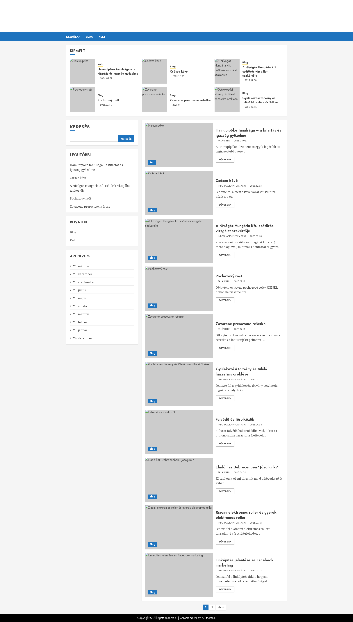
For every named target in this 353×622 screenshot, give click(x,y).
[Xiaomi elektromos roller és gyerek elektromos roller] (179, 527)
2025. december (81, 274)
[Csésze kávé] (154, 71)
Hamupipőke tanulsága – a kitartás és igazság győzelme (118, 71)
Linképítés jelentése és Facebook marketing (245, 563)
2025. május (78, 298)
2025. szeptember (82, 282)
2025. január (78, 330)
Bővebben (225, 159)
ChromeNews (188, 618)
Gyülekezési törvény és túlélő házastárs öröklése (260, 100)
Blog (89, 37)
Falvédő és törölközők (235, 419)
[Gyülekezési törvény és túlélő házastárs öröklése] (227, 99)
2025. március (79, 314)
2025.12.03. (178, 76)
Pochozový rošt (108, 100)
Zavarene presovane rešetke (190, 100)
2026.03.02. (106, 78)
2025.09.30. (251, 80)
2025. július (78, 290)
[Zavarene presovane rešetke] (154, 99)
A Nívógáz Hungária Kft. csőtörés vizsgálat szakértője (259, 71)
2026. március (79, 266)
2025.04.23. (256, 424)
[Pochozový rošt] (82, 99)
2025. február (79, 322)
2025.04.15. (240, 472)
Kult (102, 37)
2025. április (78, 306)
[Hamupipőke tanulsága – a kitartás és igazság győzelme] (82, 71)
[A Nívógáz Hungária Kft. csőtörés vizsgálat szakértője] (227, 71)
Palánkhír (176, 13)
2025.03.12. (256, 523)
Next (221, 607)
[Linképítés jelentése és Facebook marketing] (179, 575)
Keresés (80, 126)
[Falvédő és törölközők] (179, 432)
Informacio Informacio (232, 186)
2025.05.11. (251, 107)
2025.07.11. (106, 105)
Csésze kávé (179, 71)
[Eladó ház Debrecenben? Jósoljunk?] (179, 480)
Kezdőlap (73, 37)
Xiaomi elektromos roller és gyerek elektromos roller (246, 515)
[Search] (284, 36)
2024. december (81, 338)
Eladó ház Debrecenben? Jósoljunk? (247, 467)
